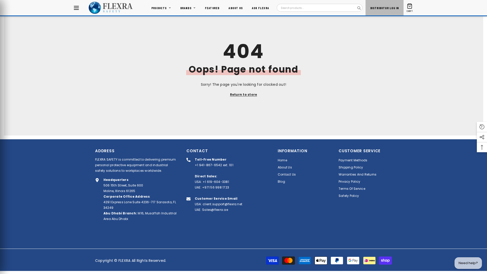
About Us (236, 8)
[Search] (359, 8)
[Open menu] (76, 8)
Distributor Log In (384, 8)
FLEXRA (124, 260)
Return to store (243, 94)
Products (159, 8)
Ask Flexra (260, 8)
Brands (186, 8)
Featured (212, 8)
